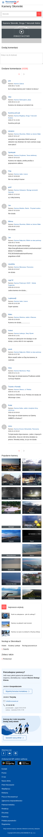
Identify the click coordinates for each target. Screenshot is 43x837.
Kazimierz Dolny (32, 484)
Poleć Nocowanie (8, 785)
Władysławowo (11, 555)
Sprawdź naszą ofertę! (14, 738)
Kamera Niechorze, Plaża (22, 371)
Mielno (32, 555)
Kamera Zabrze (19, 83)
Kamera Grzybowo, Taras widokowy (25, 155)
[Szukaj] (39, 14)
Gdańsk (11, 541)
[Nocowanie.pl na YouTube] (10, 753)
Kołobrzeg (11, 598)
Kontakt (4, 769)
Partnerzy (5, 817)
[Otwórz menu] (3, 2)
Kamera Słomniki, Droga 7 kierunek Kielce (21, 23)
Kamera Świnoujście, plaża (22, 100)
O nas (4, 777)
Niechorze (32, 598)
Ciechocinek (11, 512)
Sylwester (19, 828)
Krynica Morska (32, 527)
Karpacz (31, 512)
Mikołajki (11, 527)
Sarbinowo (11, 569)
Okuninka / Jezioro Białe (32, 498)
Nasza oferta (6, 781)
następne (24, 74)
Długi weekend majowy (9, 828)
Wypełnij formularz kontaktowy (16, 691)
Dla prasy (5, 813)
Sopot (32, 541)
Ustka (32, 569)
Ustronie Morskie (11, 584)
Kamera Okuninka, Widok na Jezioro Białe (27, 134)
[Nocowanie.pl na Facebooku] (4, 753)
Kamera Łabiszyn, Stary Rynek (24, 333)
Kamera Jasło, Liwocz (21, 174)
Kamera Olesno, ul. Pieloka (22, 389)
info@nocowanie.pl (12, 701)
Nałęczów (11, 498)
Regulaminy (6, 824)
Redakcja (5, 809)
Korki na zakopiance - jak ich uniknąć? (23, 614)
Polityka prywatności (9, 820)
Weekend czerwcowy (28, 828)
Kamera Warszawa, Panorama (23, 267)
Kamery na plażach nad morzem (21, 623)
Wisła (11, 484)
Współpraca (6, 789)
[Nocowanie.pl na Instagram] (16, 753)
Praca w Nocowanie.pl (10, 797)
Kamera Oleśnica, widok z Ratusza (25, 317)
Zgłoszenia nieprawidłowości (12, 801)
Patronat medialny (8, 805)
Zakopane (32, 470)
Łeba (32, 584)
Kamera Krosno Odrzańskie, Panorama (26, 429)
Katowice (11, 470)
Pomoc (4, 773)
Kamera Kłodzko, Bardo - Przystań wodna (27, 208)
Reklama (5, 793)
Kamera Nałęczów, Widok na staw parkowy (27, 240)
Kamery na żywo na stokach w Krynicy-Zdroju (25, 632)
